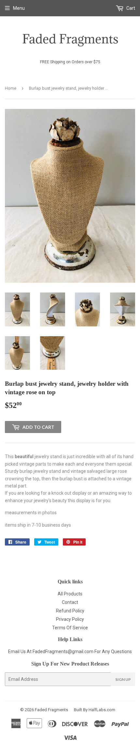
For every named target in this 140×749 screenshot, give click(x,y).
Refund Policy (70, 610)
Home (10, 88)
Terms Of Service (70, 627)
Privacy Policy (70, 619)
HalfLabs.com (102, 709)
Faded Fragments (51, 709)
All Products (70, 593)
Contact (70, 602)
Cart (130, 8)
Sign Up (123, 679)
